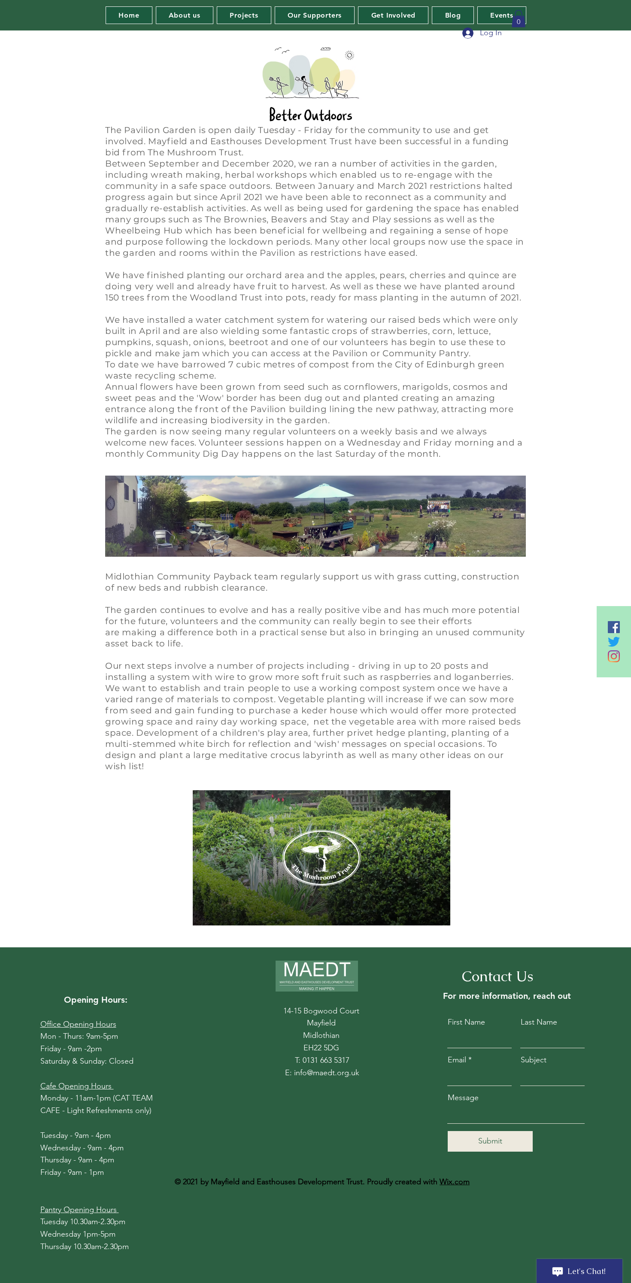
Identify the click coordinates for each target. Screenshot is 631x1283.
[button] (518, 18)
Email (457, 1060)
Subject (533, 1060)
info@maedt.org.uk (326, 1072)
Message (463, 1097)
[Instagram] (614, 656)
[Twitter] (614, 642)
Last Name (539, 1022)
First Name (466, 1022)
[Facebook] (614, 627)
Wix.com (455, 1181)
